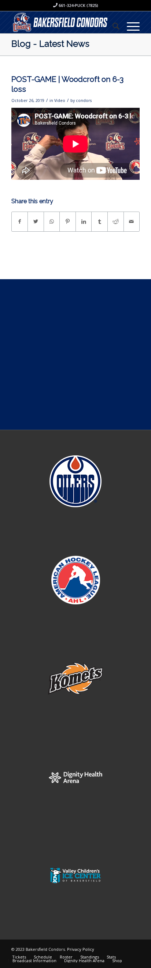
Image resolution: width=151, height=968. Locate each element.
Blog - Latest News (50, 43)
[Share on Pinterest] (68, 221)
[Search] (112, 26)
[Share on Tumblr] (99, 221)
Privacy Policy (80, 949)
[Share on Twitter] (36, 221)
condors (84, 100)
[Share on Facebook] (20, 221)
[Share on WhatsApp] (52, 221)
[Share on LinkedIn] (84, 221)
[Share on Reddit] (116, 221)
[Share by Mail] (132, 221)
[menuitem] (112, 26)
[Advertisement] (75, 354)
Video (59, 100)
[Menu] (129, 26)
